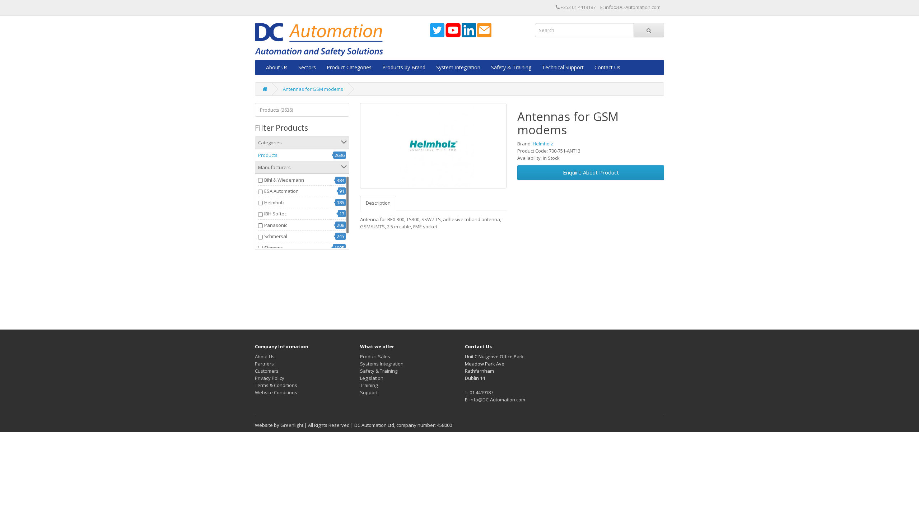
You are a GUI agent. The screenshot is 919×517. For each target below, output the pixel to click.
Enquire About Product (591, 172)
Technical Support (563, 67)
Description (378, 203)
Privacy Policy (269, 378)
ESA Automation (281, 191)
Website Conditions (276, 392)
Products (267, 155)
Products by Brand (403, 67)
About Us (277, 67)
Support (369, 392)
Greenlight (291, 425)
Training (369, 385)
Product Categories (349, 67)
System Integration (458, 67)
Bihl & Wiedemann (284, 180)
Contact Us (607, 67)
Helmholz (274, 202)
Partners (264, 363)
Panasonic (275, 225)
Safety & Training (511, 67)
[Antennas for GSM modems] (433, 145)
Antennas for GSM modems (313, 89)
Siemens (273, 247)
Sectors (307, 67)
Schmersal (275, 236)
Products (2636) (276, 110)
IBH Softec (275, 213)
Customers (267, 371)
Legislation (371, 378)
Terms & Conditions (276, 385)
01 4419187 (481, 392)
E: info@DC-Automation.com (630, 7)
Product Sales (375, 356)
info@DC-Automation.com (497, 399)
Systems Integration (381, 363)
